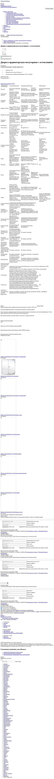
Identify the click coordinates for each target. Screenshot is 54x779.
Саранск (5, 742)
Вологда (5, 681)
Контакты (5, 636)
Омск (4, 726)
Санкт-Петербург (7, 740)
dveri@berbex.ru (13, 7)
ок (1, 614)
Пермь (4, 732)
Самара (5, 739)
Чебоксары (6, 767)
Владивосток (6, 675)
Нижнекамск (6, 719)
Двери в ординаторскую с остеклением (10, 492)
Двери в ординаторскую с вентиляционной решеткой (13, 473)
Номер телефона (31, 523)
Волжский (5, 680)
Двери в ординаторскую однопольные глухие (11, 512)
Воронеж (5, 682)
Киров (4, 698)
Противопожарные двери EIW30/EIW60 (13, 633)
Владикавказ (6, 676)
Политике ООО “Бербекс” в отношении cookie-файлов (20, 610)
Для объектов (6, 630)
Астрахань (5, 666)
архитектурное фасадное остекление (12, 653)
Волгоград (5, 679)
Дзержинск (6, 685)
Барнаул (5, 669)
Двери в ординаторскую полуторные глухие (11, 415)
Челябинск (6, 768)
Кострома (5, 701)
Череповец (6, 769)
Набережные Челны (8, 715)
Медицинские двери (8, 632)
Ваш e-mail (29, 544)
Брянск (5, 672)
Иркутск (5, 690)
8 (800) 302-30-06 (5, 7)
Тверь (4, 754)
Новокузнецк (6, 723)
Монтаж (5, 627)
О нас (4, 624)
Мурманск (5, 713)
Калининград (6, 694)
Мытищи (5, 714)
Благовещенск (6, 671)
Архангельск (6, 665)
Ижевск (5, 689)
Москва (5, 711)
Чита (4, 771)
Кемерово (5, 696)
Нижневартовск (7, 718)
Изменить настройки (19, 612)
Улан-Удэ (5, 760)
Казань (5, 693)
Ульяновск (5, 762)
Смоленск (5, 744)
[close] (0, 583)
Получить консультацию (6, 67)
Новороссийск (6, 724)
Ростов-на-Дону (7, 737)
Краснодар (6, 703)
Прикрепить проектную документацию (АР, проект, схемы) (33, 526)
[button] (2, 9)
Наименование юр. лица (33, 521)
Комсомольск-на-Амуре (9, 699)
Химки (5, 765)
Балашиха (5, 667)
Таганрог (5, 752)
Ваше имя (29, 590)
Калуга (5, 695)
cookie (37, 611)
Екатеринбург (6, 686)
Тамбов (5, 753)
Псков (4, 735)
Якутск (5, 774)
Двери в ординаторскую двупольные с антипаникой (13, 356)
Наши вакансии (7, 638)
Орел (4, 728)
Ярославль (5, 776)
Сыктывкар (6, 750)
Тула (4, 758)
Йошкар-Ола (6, 691)
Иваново (5, 687)
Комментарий (30, 525)
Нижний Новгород (8, 720)
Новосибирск (6, 725)
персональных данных (32, 531)
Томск (4, 757)
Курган (5, 705)
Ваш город (18, 661)
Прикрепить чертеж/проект (25, 598)
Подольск (5, 734)
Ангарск (5, 664)
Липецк (5, 708)
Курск (4, 706)
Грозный (5, 684)
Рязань (4, 738)
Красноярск (6, 704)
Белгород (5, 670)
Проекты (5, 623)
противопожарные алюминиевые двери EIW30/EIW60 (16, 654)
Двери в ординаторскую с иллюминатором (11, 453)
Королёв (5, 700)
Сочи (4, 745)
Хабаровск (6, 764)
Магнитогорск (6, 710)
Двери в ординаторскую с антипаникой (10, 434)
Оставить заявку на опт (18, 67)
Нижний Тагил (7, 721)
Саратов (5, 743)
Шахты (5, 772)
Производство (6, 625)
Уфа (4, 763)
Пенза (4, 730)
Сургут (5, 749)
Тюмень (5, 759)
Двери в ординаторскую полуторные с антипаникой (13, 395)
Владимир (5, 677)
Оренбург (5, 729)
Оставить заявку (49, 8)
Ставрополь (6, 747)
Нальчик (5, 716)
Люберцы (5, 709)
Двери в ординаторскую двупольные (9, 376)
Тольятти (5, 755)
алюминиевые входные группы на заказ (13, 652)
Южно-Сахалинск (7, 773)
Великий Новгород (8, 674)
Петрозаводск (6, 733)
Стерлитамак (6, 748)
